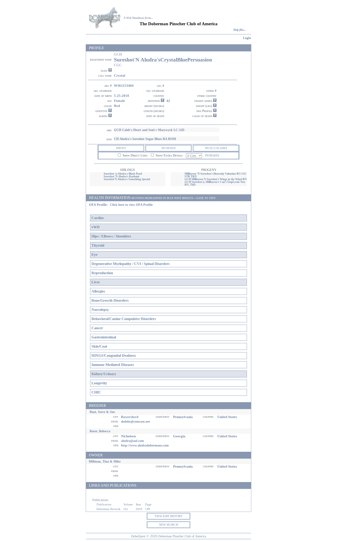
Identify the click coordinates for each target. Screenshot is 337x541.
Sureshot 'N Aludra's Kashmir (121, 176)
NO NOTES (168, 148)
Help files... (239, 29)
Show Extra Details (169, 155)
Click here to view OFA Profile (131, 204)
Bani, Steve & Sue (102, 412)
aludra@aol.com (132, 441)
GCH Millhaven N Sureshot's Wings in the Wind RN (216, 179)
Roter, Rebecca (100, 431)
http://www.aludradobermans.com (145, 445)
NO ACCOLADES (216, 148)
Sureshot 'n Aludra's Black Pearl (123, 173)
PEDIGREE (212, 155)
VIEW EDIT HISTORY (168, 516)
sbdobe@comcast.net (135, 421)
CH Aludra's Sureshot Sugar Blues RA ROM (145, 139)
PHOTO (121, 148)
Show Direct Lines (135, 155)
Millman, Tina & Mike (105, 461)
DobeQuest (138, 536)
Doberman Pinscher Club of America (182, 536)
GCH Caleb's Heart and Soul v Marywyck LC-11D (149, 130)
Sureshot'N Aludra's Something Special (127, 179)
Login (247, 38)
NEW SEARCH (168, 524)
